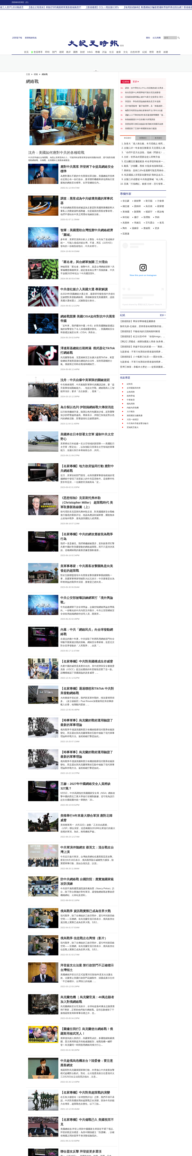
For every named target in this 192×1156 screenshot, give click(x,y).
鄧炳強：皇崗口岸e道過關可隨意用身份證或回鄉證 (145, 170)
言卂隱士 (150, 222)
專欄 (97, 52)
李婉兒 (137, 222)
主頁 (28, 74)
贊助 (148, 38)
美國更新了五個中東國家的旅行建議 (141, 128)
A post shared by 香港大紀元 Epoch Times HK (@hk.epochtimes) (151, 304)
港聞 (61, 52)
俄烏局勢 (131, 404)
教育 (158, 52)
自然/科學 (135, 52)
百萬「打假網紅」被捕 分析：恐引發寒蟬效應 (144, 184)
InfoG (90, 52)
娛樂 (165, 52)
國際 (75, 52)
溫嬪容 (135, 228)
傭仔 (136, 217)
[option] (71, 117)
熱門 (54, 52)
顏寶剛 (137, 211)
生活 (111, 52)
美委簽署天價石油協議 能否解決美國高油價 (144, 124)
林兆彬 (126, 217)
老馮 (161, 222)
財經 (82, 52)
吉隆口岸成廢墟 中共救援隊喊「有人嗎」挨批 (144, 179)
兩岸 (68, 52)
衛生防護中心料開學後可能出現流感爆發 (143, 92)
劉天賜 (149, 201)
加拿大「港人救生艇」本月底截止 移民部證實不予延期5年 (144, 143)
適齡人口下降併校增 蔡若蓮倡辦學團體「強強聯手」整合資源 (145, 115)
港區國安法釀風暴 (135, 415)
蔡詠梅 (160, 211)
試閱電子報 (17, 38)
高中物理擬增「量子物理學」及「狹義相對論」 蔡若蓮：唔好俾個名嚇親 (143, 106)
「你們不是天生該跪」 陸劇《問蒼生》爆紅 (144, 152)
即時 (47, 52)
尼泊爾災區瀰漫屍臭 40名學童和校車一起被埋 (144, 161)
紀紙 (144, 52)
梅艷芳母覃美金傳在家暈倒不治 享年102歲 (143, 110)
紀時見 (130, 384)
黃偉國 (126, 211)
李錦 (157, 217)
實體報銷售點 (31, 38)
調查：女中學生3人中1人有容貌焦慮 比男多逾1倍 (145, 88)
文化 (125, 52)
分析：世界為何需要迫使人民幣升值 (142, 157)
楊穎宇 (149, 211)
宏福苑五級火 (133, 427)
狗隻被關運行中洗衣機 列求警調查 (140, 119)
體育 (151, 52)
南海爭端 (131, 396)
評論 (104, 52)
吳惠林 (126, 222)
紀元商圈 (157, 38)
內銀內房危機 (133, 407)
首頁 (26, 52)
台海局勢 (131, 392)
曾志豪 (126, 201)
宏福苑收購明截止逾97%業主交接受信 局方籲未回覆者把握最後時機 (145, 97)
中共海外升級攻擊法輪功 (137, 423)
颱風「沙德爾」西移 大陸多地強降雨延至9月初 (144, 166)
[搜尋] (179, 37)
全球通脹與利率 (134, 388)
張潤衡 (146, 217)
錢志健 (126, 206)
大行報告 (131, 411)
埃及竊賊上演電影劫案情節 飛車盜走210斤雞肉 (144, 175)
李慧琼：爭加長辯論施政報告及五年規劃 (143, 101)
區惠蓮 (126, 233)
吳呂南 (149, 206)
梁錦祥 (137, 206)
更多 (157, 228)
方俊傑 (160, 201)
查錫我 (146, 228)
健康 (118, 52)
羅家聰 (160, 206)
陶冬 (125, 228)
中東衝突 (131, 400)
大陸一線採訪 (133, 419)
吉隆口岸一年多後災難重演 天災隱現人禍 (144, 148)
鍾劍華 (137, 201)
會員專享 (38, 52)
